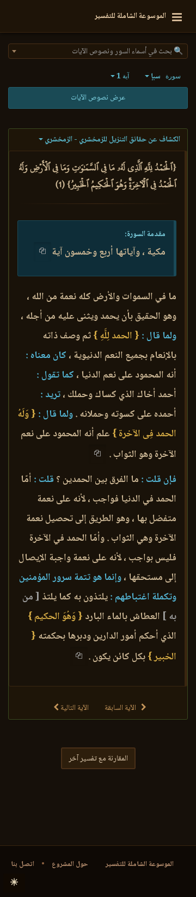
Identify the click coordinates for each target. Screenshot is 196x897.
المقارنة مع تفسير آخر (98, 758)
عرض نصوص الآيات (98, 97)
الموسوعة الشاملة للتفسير (140, 864)
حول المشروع (70, 864)
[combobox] (98, 51)
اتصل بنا (22, 864)
